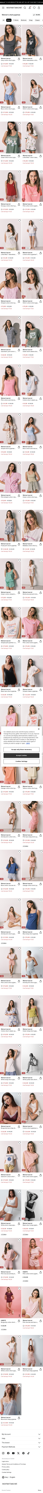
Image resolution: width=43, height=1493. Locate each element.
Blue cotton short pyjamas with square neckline (9, 109)
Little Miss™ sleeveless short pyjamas (9, 254)
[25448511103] (19, 1385)
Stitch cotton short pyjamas (31, 109)
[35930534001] (19, 26)
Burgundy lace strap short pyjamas (9, 1128)
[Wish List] (34, 8)
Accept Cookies (21, 755)
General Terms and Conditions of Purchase (14, 1464)
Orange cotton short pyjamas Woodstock (9, 788)
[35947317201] (19, 948)
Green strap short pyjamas (31, 1031)
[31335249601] (41, 123)
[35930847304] (19, 366)
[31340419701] (41, 560)
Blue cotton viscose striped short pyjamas (9, 885)
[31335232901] (19, 560)
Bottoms (23, 20)
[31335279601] (41, 511)
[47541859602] (19, 1191)
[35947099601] (19, 1045)
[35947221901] (19, 997)
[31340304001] (41, 26)
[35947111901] (41, 900)
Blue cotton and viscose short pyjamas (31, 448)
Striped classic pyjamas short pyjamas (31, 691)
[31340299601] (41, 269)
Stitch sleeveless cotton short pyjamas (31, 60)
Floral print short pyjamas (9, 545)
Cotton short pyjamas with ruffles (31, 1128)
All (3, 20)
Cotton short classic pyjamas (9, 1031)
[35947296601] (19, 802)
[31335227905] (19, 269)
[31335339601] (19, 220)
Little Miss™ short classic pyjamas (31, 157)
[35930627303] (41, 172)
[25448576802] (19, 1094)
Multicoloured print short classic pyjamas (31, 594)
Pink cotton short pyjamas (31, 206)
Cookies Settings (6, 1472)
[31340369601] (19, 608)
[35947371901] (19, 851)
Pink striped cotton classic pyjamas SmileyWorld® (9, 497)
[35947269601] (19, 511)
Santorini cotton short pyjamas (9, 1176)
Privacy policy (6, 1467)
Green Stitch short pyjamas (9, 157)
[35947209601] (41, 1094)
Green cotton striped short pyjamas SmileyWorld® (9, 594)
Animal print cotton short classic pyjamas (9, 837)
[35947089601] (19, 1336)
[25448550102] (19, 657)
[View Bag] (39, 7)
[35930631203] (41, 220)
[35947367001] (19, 1239)
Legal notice (5, 1461)
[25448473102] (19, 900)
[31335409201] (41, 317)
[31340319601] (41, 75)
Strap (30, 20)
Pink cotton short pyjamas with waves (9, 982)
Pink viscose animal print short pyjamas (9, 1273)
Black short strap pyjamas (31, 1225)
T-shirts (15, 20)
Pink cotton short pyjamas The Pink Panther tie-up (31, 642)
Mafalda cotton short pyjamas (31, 545)
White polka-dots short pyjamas (31, 1079)
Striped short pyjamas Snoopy (9, 448)
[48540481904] (19, 317)
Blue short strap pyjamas (8, 1419)
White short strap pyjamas (9, 1225)
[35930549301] (41, 463)
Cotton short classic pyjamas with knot (31, 400)
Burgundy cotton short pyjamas (9, 1322)
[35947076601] (41, 851)
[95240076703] (41, 1239)
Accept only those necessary (21, 749)
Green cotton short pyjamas (31, 497)
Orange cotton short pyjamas (31, 885)
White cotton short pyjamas (9, 1371)
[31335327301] (19, 463)
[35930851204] (41, 414)
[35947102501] (41, 997)
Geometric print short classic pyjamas (9, 351)
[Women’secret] (14, 7)
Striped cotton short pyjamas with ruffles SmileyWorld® (9, 303)
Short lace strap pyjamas (30, 1371)
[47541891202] (41, 948)
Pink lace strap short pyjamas (31, 837)
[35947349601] (41, 657)
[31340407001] (41, 608)
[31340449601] (41, 705)
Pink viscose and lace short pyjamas (31, 1322)
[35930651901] (41, 366)
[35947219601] (19, 1142)
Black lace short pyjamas (8, 691)
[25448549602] (41, 1045)
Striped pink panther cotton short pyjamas (9, 642)
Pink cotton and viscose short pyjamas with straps (9, 400)
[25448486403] (41, 802)
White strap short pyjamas (9, 1079)
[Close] (38, 728)
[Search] (25, 7)
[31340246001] (19, 172)
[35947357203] (41, 1288)
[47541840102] (41, 1191)
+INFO (28, 743)
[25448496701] (41, 1336)
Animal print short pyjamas (9, 934)
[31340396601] (19, 705)
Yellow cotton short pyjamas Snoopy (31, 788)
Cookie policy (5, 1469)
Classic (37, 20)
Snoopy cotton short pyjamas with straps (9, 206)
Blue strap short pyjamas (30, 934)
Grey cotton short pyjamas (9, 60)
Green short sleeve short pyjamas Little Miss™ (31, 351)
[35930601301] (19, 75)
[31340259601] (19, 414)
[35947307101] (41, 1142)
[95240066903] (19, 1288)
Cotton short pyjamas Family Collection (31, 254)
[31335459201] (19, 123)
